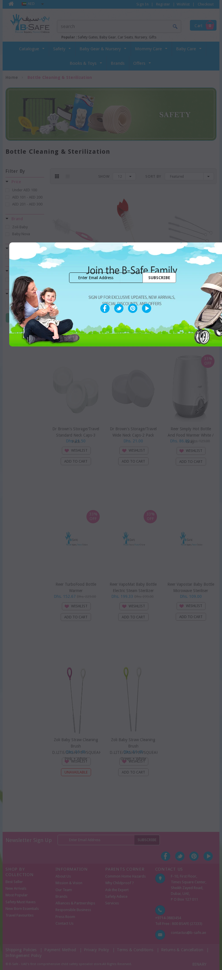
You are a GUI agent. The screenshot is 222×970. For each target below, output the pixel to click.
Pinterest (133, 308)
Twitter (119, 308)
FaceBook (105, 308)
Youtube (146, 308)
